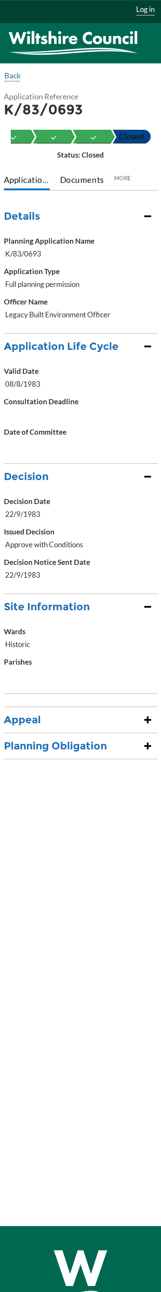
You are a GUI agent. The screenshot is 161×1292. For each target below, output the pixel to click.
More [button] (122, 178)
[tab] (27, 180)
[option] (53, 136)
